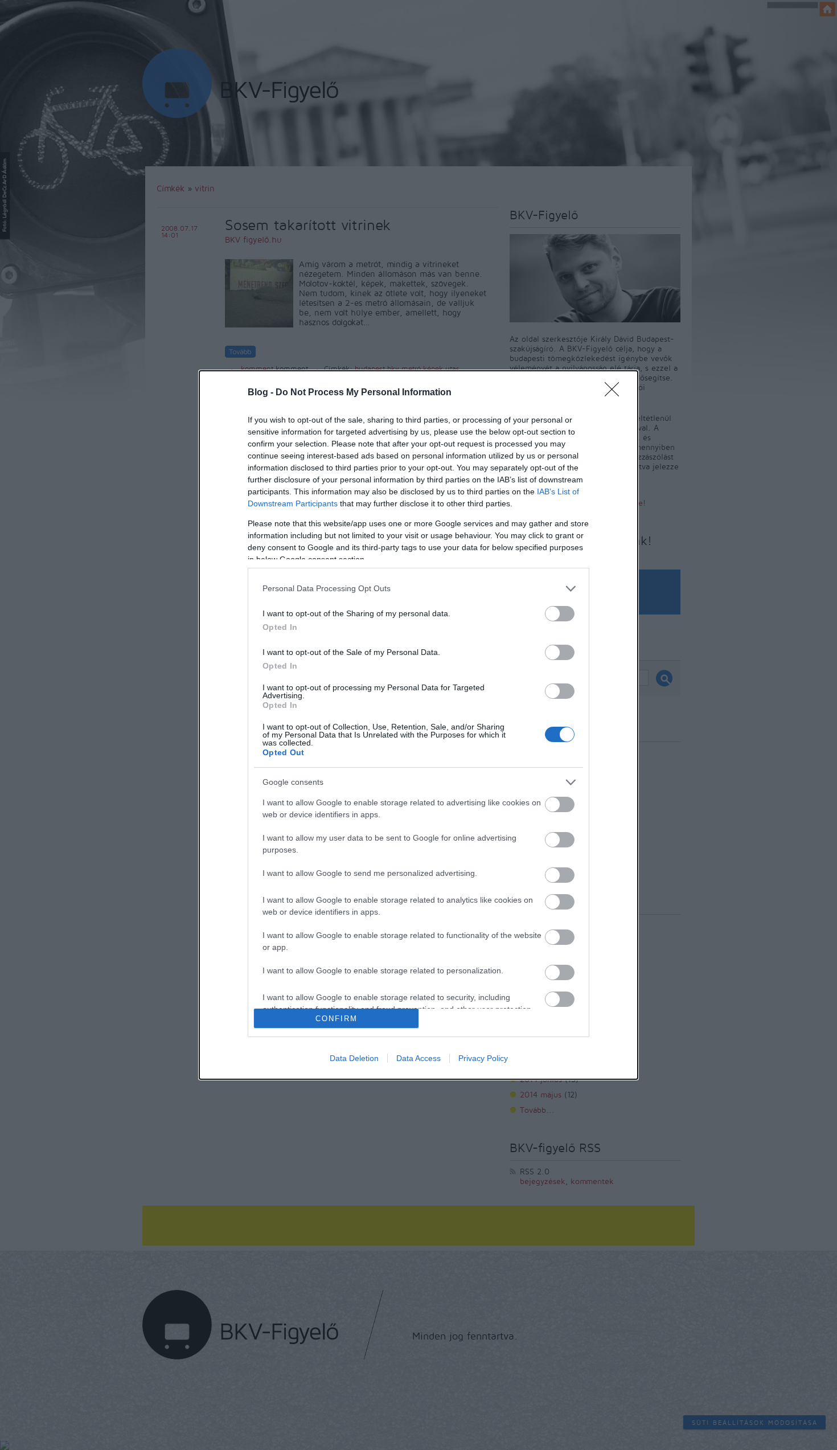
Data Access (418, 1058)
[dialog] (418, 725)
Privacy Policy (483, 1058)
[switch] (560, 613)
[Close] (615, 393)
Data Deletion (354, 1058)
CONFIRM (336, 1018)
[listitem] (418, 589)
